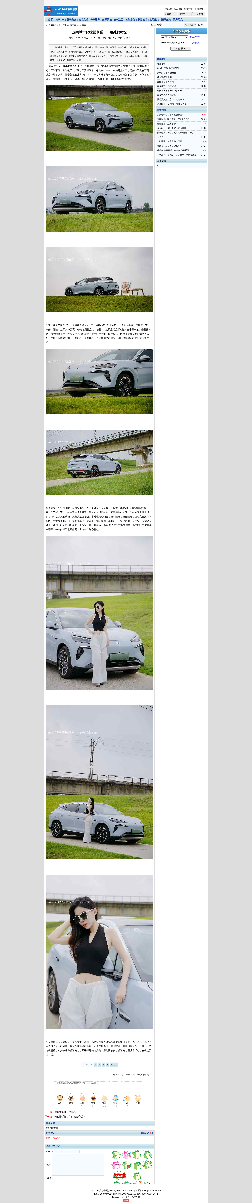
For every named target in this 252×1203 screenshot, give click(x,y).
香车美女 (71, 19)
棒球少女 (161, 64)
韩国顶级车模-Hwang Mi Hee (170, 90)
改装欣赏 (130, 19)
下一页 (114, 1064)
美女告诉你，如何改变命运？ (70, 1116)
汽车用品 (178, 19)
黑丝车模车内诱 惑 (165, 81)
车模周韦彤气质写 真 (166, 86)
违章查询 (166, 19)
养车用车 (95, 19)
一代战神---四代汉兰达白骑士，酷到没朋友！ (177, 155)
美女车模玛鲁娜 (164, 77)
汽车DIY (60, 19)
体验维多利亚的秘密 (65, 1112)
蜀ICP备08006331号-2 (147, 1194)
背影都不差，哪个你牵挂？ (169, 146)
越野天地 (107, 19)
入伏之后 (161, 137)
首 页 (50, 19)
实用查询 (154, 19)
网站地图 (199, 9)
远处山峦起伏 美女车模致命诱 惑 (172, 104)
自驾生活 (119, 19)
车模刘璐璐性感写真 (166, 95)
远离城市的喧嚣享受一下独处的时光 (173, 119)
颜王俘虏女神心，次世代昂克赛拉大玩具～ (176, 132)
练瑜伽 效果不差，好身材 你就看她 (173, 150)
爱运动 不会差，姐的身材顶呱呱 (172, 128)
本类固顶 (161, 160)
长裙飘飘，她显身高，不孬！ (170, 141)
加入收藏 (178, 9)
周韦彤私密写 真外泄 (166, 73)
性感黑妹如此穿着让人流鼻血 (170, 99)
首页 (65, 25)
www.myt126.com (117, 1190)
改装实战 (83, 19)
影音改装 (142, 19)
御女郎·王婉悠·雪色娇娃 (168, 68)
